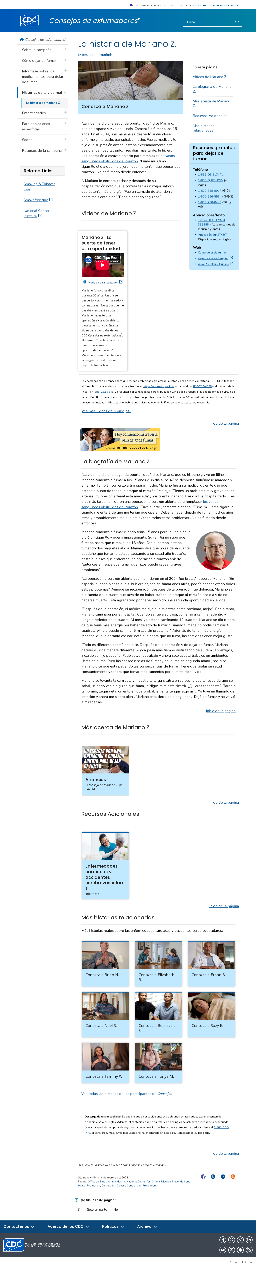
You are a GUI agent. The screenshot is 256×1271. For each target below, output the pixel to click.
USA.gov (247, 1262)
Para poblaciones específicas (36, 126)
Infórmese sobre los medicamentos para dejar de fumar (42, 76)
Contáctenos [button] (16, 1226)
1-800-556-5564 (209, 197)
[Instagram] (240, 1239)
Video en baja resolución (103, 282)
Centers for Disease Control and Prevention (129, 1185)
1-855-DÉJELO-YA (210, 175)
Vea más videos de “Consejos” (106, 411)
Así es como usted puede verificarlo (214, 5)
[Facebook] (222, 1239)
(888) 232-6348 (103, 392)
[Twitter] (231, 1239)
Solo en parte (97, 1209)
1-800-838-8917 (209, 191)
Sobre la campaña (36, 49)
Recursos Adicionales (210, 115)
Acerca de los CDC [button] (66, 1226)
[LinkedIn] (249, 1239)
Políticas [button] (111, 1226)
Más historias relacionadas (203, 128)
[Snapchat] (240, 1250)
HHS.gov (232, 1262)
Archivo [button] (145, 1226)
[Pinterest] (231, 1250)
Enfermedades (34, 113)
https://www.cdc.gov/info (158, 386)
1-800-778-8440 (209, 202)
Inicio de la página (224, 423)
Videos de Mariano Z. (210, 76)
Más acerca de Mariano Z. (211, 103)
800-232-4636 (202, 386)
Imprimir (105, 54)
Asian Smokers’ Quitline (216, 264)
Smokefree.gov (36, 200)
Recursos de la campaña (42, 150)
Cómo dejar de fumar (212, 252)
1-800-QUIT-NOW (210, 180)
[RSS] (249, 1250)
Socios (27, 139)
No (115, 1209)
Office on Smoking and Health (106, 1181)
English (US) (86, 55)
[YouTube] (222, 1250)
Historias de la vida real (42, 92)
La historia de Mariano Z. (43, 103)
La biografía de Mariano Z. (212, 89)
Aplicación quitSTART (212, 235)
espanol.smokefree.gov (216, 258)
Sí (79, 1209)
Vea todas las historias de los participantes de (126, 1093)
